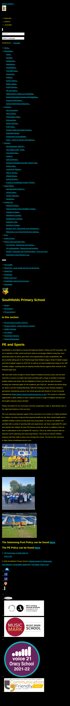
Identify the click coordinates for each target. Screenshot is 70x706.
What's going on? (10, 278)
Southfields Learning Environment (16, 281)
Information (8, 309)
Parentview (8, 284)
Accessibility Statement (21, 564)
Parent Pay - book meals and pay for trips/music (21, 268)
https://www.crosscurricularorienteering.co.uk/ (29, 394)
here (52, 542)
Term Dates (8, 265)
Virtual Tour (8, 271)
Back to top (44, 564)
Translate (16, 43)
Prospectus (8, 274)
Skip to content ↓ (8, 4)
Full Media (35, 564)
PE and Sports (9, 312)
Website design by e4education (40, 561)
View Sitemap (7, 564)
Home (6, 305)
